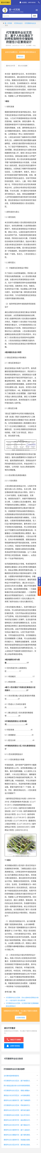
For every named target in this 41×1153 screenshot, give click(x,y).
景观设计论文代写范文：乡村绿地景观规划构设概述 (21, 1095)
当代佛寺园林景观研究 (11, 1076)
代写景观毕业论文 (30, 23)
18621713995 (15, 1039)
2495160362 (15, 1046)
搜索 (34, 16)
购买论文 (20, 57)
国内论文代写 (10, 66)
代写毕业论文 (18, 23)
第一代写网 (8, 23)
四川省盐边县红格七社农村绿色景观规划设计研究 (20, 1085)
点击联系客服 (20, 1018)
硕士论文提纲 (22, 66)
